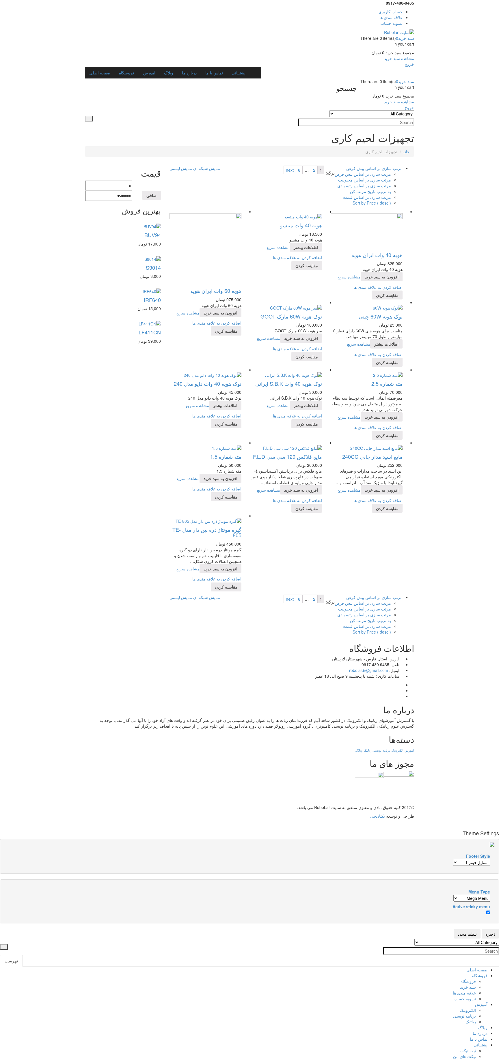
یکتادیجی (377, 816)
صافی (151, 195)
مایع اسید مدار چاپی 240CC (372, 456)
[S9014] (152, 258)
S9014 (153, 267)
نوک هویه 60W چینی (381, 316)
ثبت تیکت (468, 1050)
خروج (409, 64)
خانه (406, 151)
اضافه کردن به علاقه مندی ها (216, 323)
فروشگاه (479, 975)
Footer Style (478, 856)
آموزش (409, 750)
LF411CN (150, 332)
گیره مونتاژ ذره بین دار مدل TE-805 (206, 532)
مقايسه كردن (226, 331)
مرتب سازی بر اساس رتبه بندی (364, 185)
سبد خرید (468, 987)
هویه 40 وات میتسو (301, 225)
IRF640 (152, 300)
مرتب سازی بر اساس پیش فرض (363, 174)
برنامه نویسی (381, 750)
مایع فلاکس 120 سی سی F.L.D (287, 456)
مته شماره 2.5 (387, 383)
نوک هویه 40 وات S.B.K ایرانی (288, 383)
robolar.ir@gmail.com (368, 670)
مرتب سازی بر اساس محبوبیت (364, 180)
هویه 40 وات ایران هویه (377, 255)
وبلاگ (358, 750)
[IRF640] (152, 290)
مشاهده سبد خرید (399, 58)
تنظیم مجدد (467, 934)
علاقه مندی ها (464, 993)
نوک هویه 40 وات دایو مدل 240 (207, 383)
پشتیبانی (480, 1045)
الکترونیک (397, 750)
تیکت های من (464, 1056)
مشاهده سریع (188, 313)
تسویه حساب (465, 998)
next (290, 170)
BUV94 (152, 235)
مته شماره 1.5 (225, 456)
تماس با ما (478, 1039)
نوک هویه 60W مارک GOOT (291, 316)
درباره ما (480, 1033)
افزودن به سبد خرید (220, 313)
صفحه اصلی (476, 970)
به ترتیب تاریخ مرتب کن (370, 191)
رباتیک (367, 750)
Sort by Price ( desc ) (372, 203)
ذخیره (490, 934)
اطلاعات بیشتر (306, 247)
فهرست (11, 961)
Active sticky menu (471, 906)
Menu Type (479, 892)
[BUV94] (152, 226)
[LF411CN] (150, 323)
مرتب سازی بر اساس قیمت (367, 197)
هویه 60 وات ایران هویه (215, 290)
